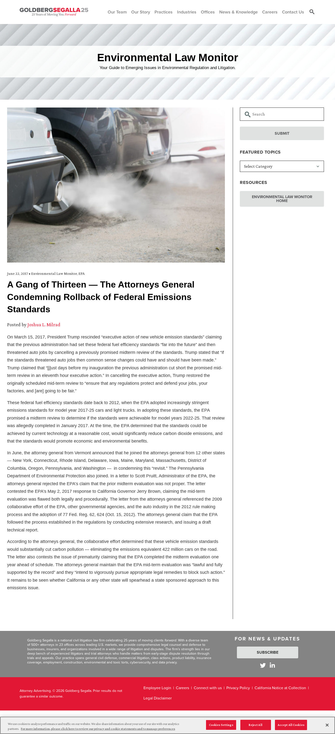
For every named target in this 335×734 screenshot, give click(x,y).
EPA (81, 273)
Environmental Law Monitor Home (282, 199)
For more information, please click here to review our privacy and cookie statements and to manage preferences (98, 729)
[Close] (327, 725)
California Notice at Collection (280, 688)
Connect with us (208, 688)
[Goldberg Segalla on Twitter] (263, 665)
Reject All (255, 725)
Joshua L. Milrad (43, 324)
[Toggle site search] (311, 12)
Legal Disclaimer (157, 698)
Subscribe (267, 652)
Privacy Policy (238, 688)
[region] (167, 725)
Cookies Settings (221, 725)
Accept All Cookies (291, 725)
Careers (182, 688)
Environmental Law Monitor (54, 273)
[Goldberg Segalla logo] (54, 12)
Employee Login (157, 688)
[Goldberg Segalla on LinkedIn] (272, 665)
